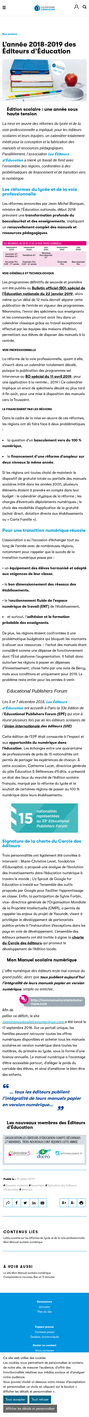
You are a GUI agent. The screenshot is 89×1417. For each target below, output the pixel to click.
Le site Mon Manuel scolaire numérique (27, 1273)
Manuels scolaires (16, 1185)
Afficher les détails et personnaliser (30, 1408)
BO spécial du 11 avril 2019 (48, 377)
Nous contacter (44, 1350)
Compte (76, 7)
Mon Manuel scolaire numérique (22, 1242)
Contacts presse (44, 1332)
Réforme (26, 1189)
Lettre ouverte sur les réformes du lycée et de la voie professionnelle (44, 1238)
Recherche (84, 7)
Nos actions (9, 34)
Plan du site (44, 1311)
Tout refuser (40, 1399)
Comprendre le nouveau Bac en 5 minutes (28, 1277)
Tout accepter (15, 1399)
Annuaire (44, 1307)
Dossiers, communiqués (44, 1336)
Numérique (38, 1185)
